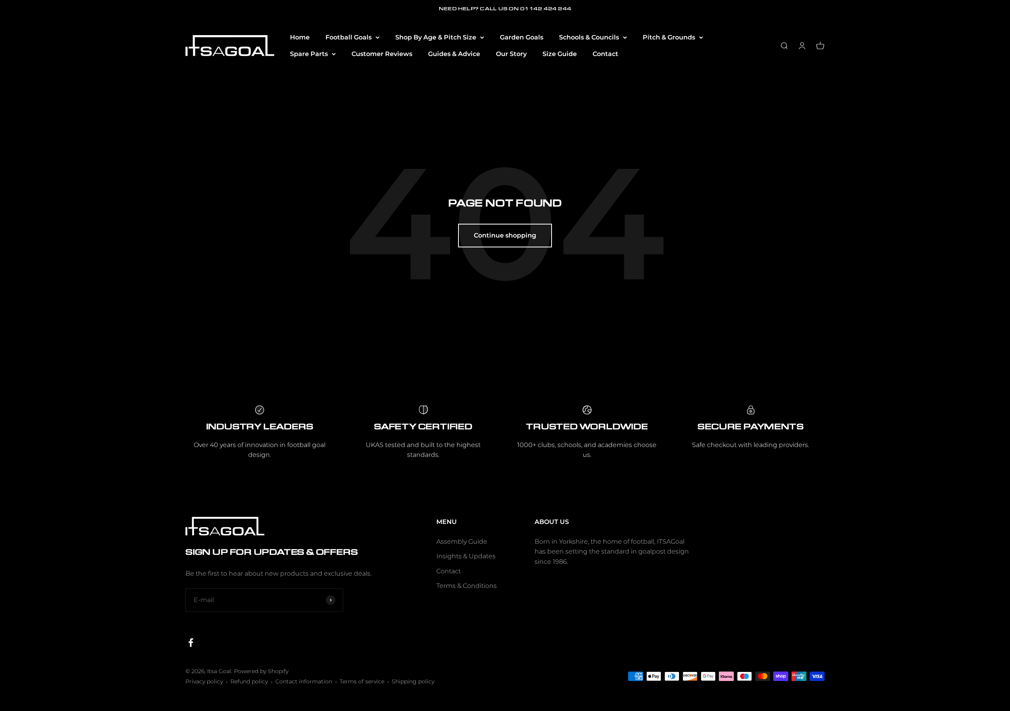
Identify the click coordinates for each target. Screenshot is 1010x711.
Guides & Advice (454, 54)
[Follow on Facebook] (190, 642)
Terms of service (362, 681)
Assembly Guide (461, 541)
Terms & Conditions (466, 585)
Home (300, 37)
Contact (605, 54)
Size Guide (559, 54)
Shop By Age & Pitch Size (435, 37)
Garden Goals (521, 37)
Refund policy (249, 681)
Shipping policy (413, 681)
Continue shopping (505, 235)
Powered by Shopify (261, 671)
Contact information (303, 681)
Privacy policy (204, 681)
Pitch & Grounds (669, 37)
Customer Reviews (382, 54)
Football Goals (348, 37)
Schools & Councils (589, 37)
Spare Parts (309, 54)
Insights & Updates (466, 556)
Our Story (511, 54)
